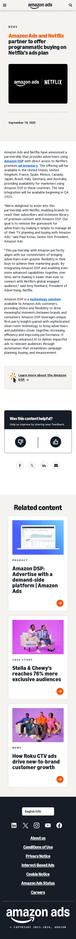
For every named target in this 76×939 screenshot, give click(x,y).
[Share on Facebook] (20, 465)
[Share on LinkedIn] (44, 465)
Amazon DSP (14, 161)
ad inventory (28, 166)
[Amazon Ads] (37, 5)
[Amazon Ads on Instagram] (36, 826)
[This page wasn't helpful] (20, 442)
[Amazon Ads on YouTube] (48, 826)
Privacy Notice (38, 856)
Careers (38, 892)
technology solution (45, 299)
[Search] (70, 5)
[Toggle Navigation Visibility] (4, 5)
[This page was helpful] (55, 442)
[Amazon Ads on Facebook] (59, 826)
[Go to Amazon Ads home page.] (38, 915)
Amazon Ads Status (38, 883)
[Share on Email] (56, 465)
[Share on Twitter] (32, 465)
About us (38, 838)
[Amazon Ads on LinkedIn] (14, 826)
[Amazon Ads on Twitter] (25, 826)
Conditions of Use (38, 847)
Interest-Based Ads (38, 865)
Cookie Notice (38, 874)
